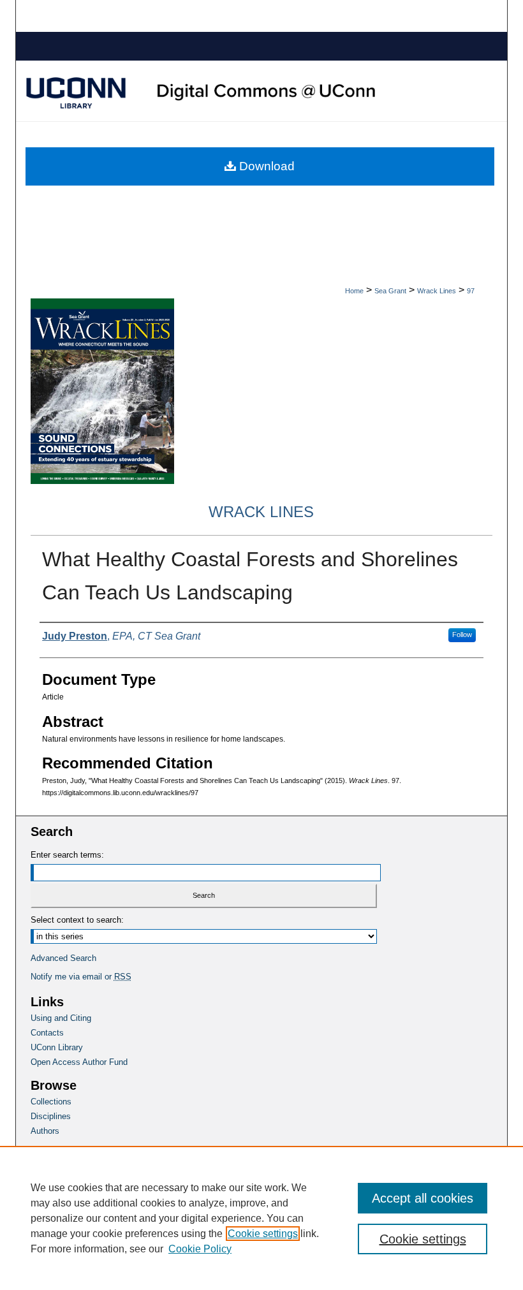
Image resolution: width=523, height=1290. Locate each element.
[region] (261, 1218)
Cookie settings (263, 1233)
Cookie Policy (200, 1248)
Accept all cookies (422, 1198)
